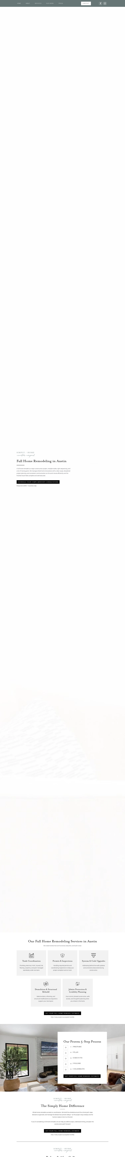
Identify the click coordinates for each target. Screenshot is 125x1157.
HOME (19, 3)
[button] (38, 3)
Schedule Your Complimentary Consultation (38, 482)
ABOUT (28, 3)
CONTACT (86, 3)
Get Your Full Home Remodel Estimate (62, 1013)
